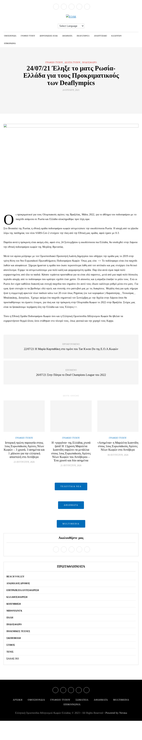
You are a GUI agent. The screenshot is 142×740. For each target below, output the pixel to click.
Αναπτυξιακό (100, 36)
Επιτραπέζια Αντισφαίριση (22, 590)
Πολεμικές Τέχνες (18, 631)
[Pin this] (78, 98)
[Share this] (64, 98)
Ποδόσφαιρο (89, 62)
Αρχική (18, 700)
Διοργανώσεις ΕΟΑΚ (49, 36)
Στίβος (10, 645)
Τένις (9, 652)
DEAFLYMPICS (83, 36)
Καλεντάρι (116, 36)
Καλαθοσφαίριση (16, 597)
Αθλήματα (67, 36)
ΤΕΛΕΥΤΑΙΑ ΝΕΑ (71, 486)
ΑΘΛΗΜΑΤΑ (71, 505)
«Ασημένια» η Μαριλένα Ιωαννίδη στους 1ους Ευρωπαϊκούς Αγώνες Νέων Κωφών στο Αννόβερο (117, 446)
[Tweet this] (68, 98)
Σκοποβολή (13, 638)
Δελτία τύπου (73, 62)
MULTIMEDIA (71, 524)
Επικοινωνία (10, 43)
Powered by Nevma (116, 713)
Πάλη (9, 617)
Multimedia (121, 700)
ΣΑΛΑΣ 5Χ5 (12, 658)
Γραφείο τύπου (28, 36)
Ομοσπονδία (10, 36)
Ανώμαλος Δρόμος (18, 583)
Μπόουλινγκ (14, 610)
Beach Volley (15, 576)
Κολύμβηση (13, 604)
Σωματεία (82, 700)
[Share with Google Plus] (73, 98)
